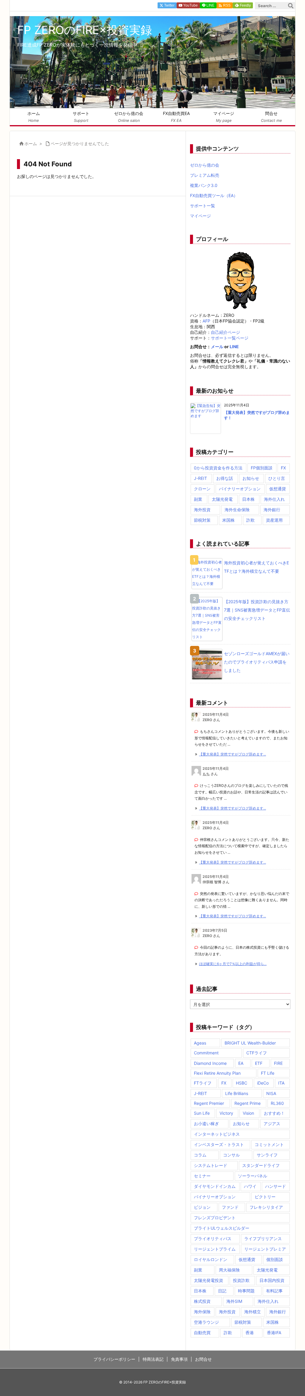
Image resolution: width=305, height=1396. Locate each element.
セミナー (202, 1175)
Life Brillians (236, 1093)
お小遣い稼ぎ (206, 1123)
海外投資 (202, 509)
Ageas (200, 1042)
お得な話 (224, 478)
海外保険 (202, 1311)
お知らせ (250, 478)
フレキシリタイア (266, 1207)
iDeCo (263, 1082)
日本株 (248, 499)
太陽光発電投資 (208, 1280)
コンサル (231, 1154)
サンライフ (267, 1154)
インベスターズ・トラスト (219, 1144)
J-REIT (200, 478)
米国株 (228, 520)
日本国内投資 (271, 1280)
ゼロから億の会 (204, 165)
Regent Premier (209, 1103)
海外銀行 (272, 509)
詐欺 (250, 520)
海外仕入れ (274, 499)
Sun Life (202, 1113)
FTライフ (202, 1082)
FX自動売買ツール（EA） (214, 195)
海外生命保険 (237, 509)
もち (206, 774)
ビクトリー (265, 1196)
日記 (222, 1290)
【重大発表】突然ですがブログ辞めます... (232, 754)
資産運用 (274, 520)
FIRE (278, 1063)
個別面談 (274, 1259)
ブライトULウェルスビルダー (221, 1228)
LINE (234, 346)
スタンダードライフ (261, 1165)
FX (283, 467)
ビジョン (202, 1207)
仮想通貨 (277, 488)
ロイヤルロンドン (210, 1259)
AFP (206, 320)
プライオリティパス (212, 1238)
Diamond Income (210, 1063)
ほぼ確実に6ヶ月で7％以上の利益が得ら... (233, 964)
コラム (200, 1154)
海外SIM (234, 1301)
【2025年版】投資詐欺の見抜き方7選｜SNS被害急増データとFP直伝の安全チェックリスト (257, 610)
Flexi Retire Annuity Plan (217, 1073)
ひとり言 (276, 478)
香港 (249, 1332)
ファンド (230, 1207)
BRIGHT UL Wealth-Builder (250, 1042)
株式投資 (202, 1301)
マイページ (200, 215)
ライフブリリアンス (263, 1238)
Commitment (206, 1052)
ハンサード (275, 1186)
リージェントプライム (215, 1248)
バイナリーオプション (240, 488)
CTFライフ (256, 1052)
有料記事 (274, 1290)
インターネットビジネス (217, 1134)
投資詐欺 (241, 1280)
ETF (258, 1063)
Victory (226, 1113)
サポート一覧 (202, 205)
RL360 (277, 1103)
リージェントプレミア (265, 1248)
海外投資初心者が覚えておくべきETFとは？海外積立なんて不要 (256, 567)
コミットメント (269, 1144)
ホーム (30, 143)
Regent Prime (247, 1103)
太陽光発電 (222, 499)
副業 (198, 499)
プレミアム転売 (204, 175)
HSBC (241, 1082)
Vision (248, 1113)
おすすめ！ (274, 1113)
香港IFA (274, 1332)
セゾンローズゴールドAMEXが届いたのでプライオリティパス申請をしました (257, 662)
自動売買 (202, 1332)
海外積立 (252, 1311)
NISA (271, 1093)
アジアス (272, 1123)
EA (240, 1063)
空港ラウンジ (206, 1322)
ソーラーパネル (252, 1175)
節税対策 (202, 520)
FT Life (267, 1073)
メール (217, 346)
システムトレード (210, 1165)
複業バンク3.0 (203, 185)
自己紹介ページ (225, 332)
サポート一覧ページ (229, 337)
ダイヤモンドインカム (215, 1186)
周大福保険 (229, 1269)
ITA (281, 1082)
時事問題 (246, 1290)
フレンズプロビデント (215, 1217)
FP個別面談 (262, 467)
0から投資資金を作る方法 (218, 467)
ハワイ (250, 1186)
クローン (202, 488)
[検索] (290, 5)
